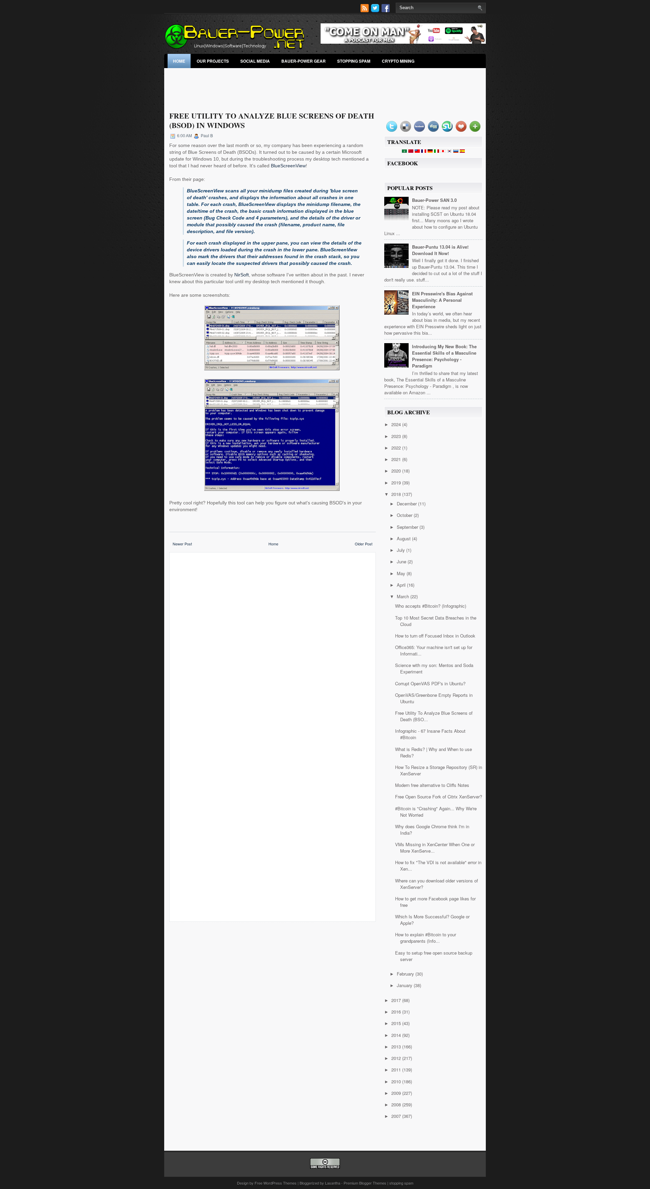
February (406, 974)
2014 (396, 1035)
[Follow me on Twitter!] (376, 10)
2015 (396, 1023)
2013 (396, 1046)
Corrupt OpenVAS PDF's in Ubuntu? (430, 683)
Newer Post (182, 543)
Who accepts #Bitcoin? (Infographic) (430, 606)
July (401, 550)
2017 (396, 1000)
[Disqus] (272, 646)
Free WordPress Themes (276, 1183)
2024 (396, 424)
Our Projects (213, 61)
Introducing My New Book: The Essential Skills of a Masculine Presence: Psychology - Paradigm (444, 356)
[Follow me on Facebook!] (386, 10)
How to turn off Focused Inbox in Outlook (435, 635)
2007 (396, 1116)
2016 (396, 1011)
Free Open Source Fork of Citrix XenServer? (438, 796)
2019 (396, 482)
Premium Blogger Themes (365, 1183)
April (402, 585)
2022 (396, 447)
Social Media (255, 61)
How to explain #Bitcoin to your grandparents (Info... (425, 937)
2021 (396, 459)
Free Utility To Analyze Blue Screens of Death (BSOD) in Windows (271, 120)
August (404, 538)
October (405, 515)
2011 (396, 1069)
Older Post (363, 543)
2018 (396, 494)
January (405, 985)
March (403, 596)
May (402, 573)
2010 (396, 1081)
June (402, 561)
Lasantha (332, 1183)
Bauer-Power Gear (303, 61)
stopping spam (353, 61)
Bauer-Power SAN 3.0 (434, 200)
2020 (396, 470)
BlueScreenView (288, 165)
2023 (396, 436)
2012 (396, 1058)
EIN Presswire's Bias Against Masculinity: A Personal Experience (442, 300)
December (407, 503)
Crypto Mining (398, 61)
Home (179, 61)
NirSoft (241, 274)
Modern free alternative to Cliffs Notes (432, 785)
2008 (396, 1104)
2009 (396, 1093)
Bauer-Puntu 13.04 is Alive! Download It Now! (440, 250)
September (408, 527)
